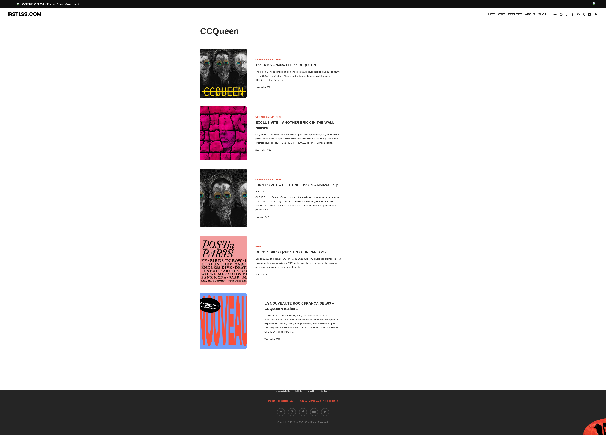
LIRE (298, 390)
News (279, 59)
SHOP (325, 390)
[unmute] (594, 3)
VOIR (311, 390)
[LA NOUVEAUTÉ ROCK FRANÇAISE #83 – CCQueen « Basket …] (223, 321)
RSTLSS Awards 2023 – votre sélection (318, 400)
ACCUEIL (283, 390)
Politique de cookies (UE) (280, 400)
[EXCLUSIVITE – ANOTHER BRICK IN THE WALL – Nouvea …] (223, 133)
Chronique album (264, 59)
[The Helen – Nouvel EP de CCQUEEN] (223, 73)
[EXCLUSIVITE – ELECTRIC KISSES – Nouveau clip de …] (223, 198)
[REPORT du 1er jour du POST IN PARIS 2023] (223, 260)
